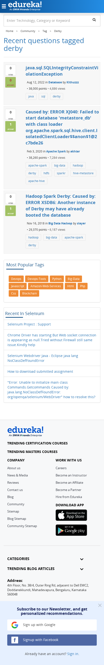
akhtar (75, 151)
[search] (94, 20)
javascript (17, 286)
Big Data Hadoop (60, 223)
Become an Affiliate (69, 482)
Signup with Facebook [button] (40, 639)
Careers (61, 468)
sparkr (61, 173)
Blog (10, 497)
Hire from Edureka (69, 497)
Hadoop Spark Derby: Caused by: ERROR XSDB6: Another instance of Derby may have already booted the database (61, 205)
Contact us (15, 490)
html (70, 286)
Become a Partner (68, 490)
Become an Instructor (71, 475)
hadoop (78, 165)
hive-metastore (83, 173)
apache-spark (37, 165)
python (56, 279)
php (82, 286)
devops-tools (37, 279)
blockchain (29, 293)
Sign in (72, 653)
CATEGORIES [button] (18, 559)
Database (55, 82)
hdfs (46, 173)
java (31, 96)
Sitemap (13, 511)
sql (43, 96)
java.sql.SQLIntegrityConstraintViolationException (62, 71)
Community (15, 504)
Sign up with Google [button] (38, 624)
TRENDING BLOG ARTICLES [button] (30, 569)
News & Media (17, 475)
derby (56, 96)
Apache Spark (56, 151)
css (13, 293)
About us (13, 468)
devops (16, 279)
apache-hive (36, 181)
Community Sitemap (22, 526)
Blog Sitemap (16, 518)
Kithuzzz (73, 82)
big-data (59, 165)
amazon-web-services (45, 286)
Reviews (13, 482)
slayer (81, 223)
